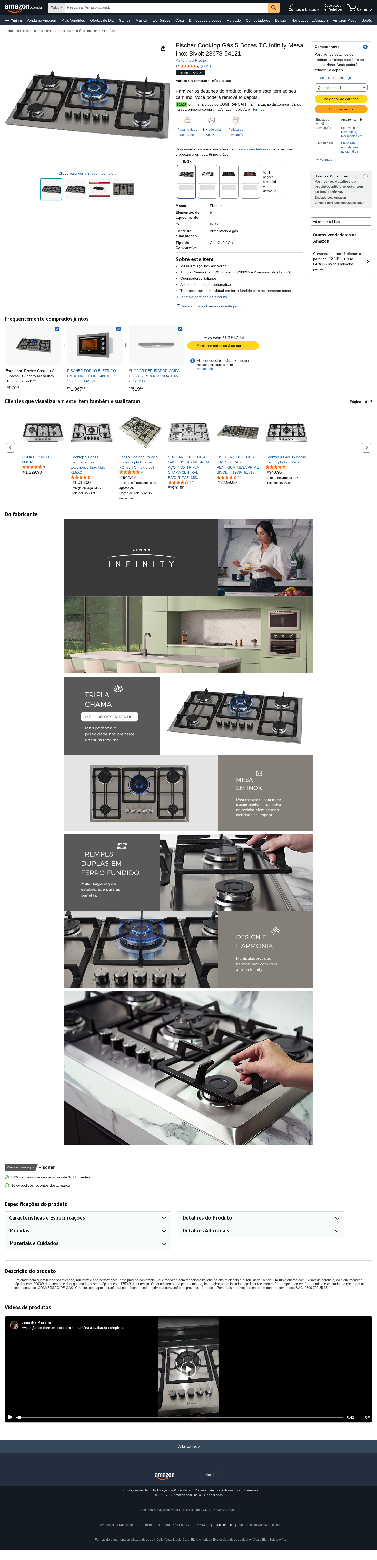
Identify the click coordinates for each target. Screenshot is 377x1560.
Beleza (280, 20)
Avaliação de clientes (39, 1327)
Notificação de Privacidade (172, 1490)
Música (141, 20)
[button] (13, 20)
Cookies (200, 1490)
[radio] (51, 189)
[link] (95, 345)
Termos (258, 109)
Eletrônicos (161, 20)
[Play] (9, 1417)
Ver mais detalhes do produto (203, 297)
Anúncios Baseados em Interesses (234, 1490)
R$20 (181, 104)
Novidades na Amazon (309, 20)
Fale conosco (224, 1525)
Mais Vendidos (73, 20)
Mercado (233, 20)
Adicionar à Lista (326, 222)
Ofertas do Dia (102, 20)
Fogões (109, 31)
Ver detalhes (205, 369)
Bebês (367, 20)
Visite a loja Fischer (191, 60)
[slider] (179, 1417)
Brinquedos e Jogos (205, 20)
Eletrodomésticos (17, 31)
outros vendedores (253, 149)
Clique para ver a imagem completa (87, 173)
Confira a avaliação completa (100, 1327)
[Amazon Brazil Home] (164, 1476)
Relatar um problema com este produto (214, 306)
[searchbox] (166, 8)
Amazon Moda (344, 20)
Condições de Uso (136, 1490)
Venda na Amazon (41, 20)
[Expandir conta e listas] (318, 10)
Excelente (65, 1327)
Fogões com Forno (87, 31)
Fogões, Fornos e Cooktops (51, 31)
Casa (179, 20)
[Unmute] (367, 1417)
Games (125, 20)
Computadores (258, 20)
